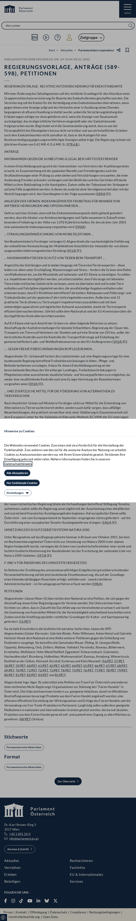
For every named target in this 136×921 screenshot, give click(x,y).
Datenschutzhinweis (18, 464)
